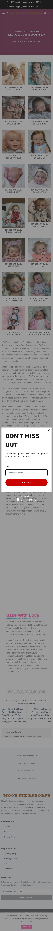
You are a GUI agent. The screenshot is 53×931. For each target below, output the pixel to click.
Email (7, 467)
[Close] (49, 430)
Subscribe (26, 482)
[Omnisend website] (26, 498)
